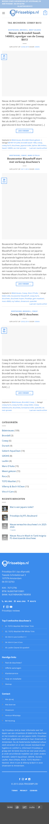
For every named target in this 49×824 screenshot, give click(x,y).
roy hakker (15, 301)
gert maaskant (38, 298)
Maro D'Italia (34, 155)
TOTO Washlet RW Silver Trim (21, 626)
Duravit (5, 445)
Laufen (5, 461)
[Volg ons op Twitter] (26, 779)
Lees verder (24, 131)
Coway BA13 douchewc (24, 314)
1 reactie (16, 530)
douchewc (16, 145)
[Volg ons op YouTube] (11, 607)
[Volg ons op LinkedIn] (29, 779)
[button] (3, 13)
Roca (4, 476)
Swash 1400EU (7, 148)
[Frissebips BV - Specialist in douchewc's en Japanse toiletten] (24, 13)
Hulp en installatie (13, 679)
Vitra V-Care (8, 491)
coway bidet (28, 405)
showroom (25, 301)
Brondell (24, 30)
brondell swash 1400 (28, 142)
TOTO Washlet (9, 481)
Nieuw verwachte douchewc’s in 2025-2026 (28, 525)
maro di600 (6, 301)
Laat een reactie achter (38, 148)
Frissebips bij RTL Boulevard (23, 516)
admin (37, 47)
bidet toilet (6, 296)
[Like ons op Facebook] (4, 607)
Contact (6, 693)
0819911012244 (14, 142)
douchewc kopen (17, 298)
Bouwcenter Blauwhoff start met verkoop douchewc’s (24, 160)
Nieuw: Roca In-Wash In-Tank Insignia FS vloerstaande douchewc (28, 537)
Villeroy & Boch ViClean (13, 486)
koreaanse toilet (27, 407)
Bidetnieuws (13, 30)
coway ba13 (6, 145)
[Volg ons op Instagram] (7, 607)
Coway (24, 155)
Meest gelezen (35, 30)
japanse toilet (26, 145)
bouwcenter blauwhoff (20, 296)
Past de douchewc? (13, 662)
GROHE (5, 455)
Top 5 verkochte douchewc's (16, 620)
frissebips (28, 298)
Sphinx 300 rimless (39, 145)
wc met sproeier (20, 148)
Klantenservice (11, 673)
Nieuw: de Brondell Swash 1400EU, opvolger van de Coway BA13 (24, 36)
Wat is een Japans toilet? (22, 507)
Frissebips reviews (11, 610)
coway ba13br (17, 405)
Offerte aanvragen (13, 668)
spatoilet (33, 301)
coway (39, 142)
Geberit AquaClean (11, 450)
